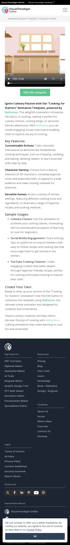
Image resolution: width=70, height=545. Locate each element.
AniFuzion (11, 112)
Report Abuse (13, 476)
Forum (41, 416)
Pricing (41, 361)
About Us (42, 411)
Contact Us (43, 431)
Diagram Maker (14, 380)
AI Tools (9, 376)
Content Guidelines (16, 466)
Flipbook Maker (13, 366)
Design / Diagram (47, 390)
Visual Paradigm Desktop (40, 2)
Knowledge (43, 380)
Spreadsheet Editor (16, 405)
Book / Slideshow (47, 385)
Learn (40, 376)
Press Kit (42, 426)
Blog (40, 366)
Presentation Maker (16, 400)
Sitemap (42, 436)
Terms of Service (15, 451)
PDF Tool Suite (13, 361)
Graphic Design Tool (16, 385)
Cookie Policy (34, 529)
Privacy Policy (13, 461)
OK (35, 536)
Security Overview (15, 471)
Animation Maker (15, 370)
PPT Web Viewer (14, 390)
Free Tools (43, 370)
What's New (44, 421)
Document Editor (14, 395)
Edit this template (35, 92)
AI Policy (9, 456)
